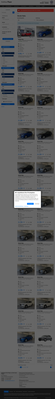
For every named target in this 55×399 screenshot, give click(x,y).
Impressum (26, 206)
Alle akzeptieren (30, 203)
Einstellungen (37, 203)
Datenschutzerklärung (19, 206)
